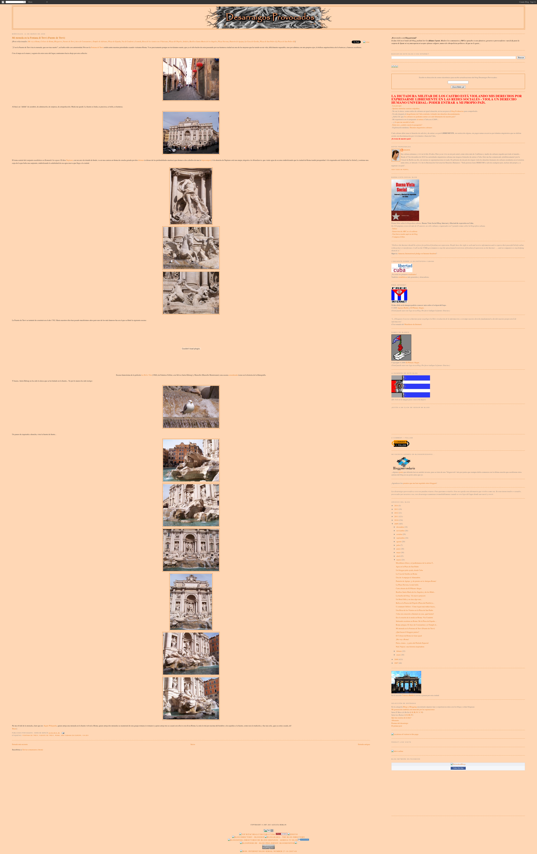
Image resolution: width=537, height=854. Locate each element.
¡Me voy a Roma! (402, 639)
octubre (399, 534)
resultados (412, 274)
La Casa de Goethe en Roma (406, 574)
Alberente (395, 720)
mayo (398, 552)
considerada (233, 375)
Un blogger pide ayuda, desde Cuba (409, 570)
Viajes (85, 735)
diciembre (400, 527)
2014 (396, 505)
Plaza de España (114, 41)
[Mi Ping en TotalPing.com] (268, 848)
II (412, 712)
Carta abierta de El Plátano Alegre (408, 588)
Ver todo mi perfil (400, 169)
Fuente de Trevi (69, 41)
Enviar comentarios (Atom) (33, 749)
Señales (186, 41)
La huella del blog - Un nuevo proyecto (411, 595)
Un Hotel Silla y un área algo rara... (409, 599)
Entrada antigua (364, 744)
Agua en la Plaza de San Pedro (407, 566)
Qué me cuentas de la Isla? (401, 717)
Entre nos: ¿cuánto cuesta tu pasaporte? (407, 125)
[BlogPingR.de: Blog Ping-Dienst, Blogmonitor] (267, 843)
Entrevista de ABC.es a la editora (404, 231)
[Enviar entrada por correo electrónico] (63, 733)
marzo (398, 559)
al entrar (420, 119)
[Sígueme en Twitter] (392, 66)
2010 (396, 520)
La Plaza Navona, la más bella (407, 584)
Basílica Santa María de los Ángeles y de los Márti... (415, 592)
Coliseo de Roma (47, 41)
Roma (57, 735)
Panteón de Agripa (236, 41)
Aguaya (407, 150)
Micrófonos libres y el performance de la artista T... (415, 563)
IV (417, 712)
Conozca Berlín (408, 695)
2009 (396, 523)
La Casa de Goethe (252, 41)
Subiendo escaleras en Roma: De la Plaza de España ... (416, 621)
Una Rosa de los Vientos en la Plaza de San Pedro (414, 610)
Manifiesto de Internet (412, 324)
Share (14, 728)
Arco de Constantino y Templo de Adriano (91, 41)
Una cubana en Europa (71, 735)
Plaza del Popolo (175, 41)
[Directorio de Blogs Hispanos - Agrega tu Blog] (263, 840)
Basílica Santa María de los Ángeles (203, 41)
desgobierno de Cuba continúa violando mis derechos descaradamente (433, 114)
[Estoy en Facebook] (395, 66)
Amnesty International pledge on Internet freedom (417, 253)
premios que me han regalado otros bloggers (419, 483)
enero (398, 654)
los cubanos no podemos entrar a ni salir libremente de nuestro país (429, 116)
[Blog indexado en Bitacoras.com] (257, 834)
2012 (396, 513)
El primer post (396, 726)
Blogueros (58, 41)
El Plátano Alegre (417, 307)
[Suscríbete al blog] (397, 66)
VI (421, 712)
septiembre (400, 538)
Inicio (193, 744)
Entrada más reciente (20, 744)
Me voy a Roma (34, 41)
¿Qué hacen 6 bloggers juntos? (407, 632)
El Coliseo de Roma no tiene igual (409, 635)
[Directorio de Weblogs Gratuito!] (281, 834)
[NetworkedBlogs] (458, 764)
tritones (141, 160)
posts (401, 472)
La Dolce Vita (146, 375)
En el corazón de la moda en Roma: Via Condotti (414, 617)
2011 (396, 516)
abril (398, 556)
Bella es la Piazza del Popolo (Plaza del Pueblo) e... (415, 603)
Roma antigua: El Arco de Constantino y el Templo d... (416, 624)
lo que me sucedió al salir (404, 122)
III (414, 712)
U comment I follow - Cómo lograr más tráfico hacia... (416, 606)
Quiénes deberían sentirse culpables (405, 108)
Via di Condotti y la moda (131, 41)
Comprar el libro (398, 237)
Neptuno (69, 160)
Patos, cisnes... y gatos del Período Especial (412, 643)
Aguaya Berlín (403, 307)
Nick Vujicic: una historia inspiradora (410, 646)
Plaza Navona (223, 41)
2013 (396, 509)
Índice (394, 228)
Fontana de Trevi (30, 735)
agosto (399, 541)
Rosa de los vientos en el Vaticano (155, 41)
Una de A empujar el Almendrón (408, 577)
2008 (396, 659)
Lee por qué (396, 105)
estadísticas (402, 277)
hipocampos (206, 160)
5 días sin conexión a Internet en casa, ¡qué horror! (415, 614)
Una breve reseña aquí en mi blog (405, 234)
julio (398, 545)
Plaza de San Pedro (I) (268, 41)
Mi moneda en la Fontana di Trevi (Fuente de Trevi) (38, 37)
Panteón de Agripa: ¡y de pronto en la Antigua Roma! (416, 581)
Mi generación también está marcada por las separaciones (413, 709)
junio (398, 549)
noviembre (400, 530)
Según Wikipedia (50, 725)
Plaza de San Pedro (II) (286, 41)
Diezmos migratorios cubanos (421, 127)
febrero (399, 651)
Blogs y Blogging (410, 707)
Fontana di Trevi (97, 47)
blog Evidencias (457, 111)
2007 (396, 663)
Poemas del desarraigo (399, 723)
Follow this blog (458, 768)
